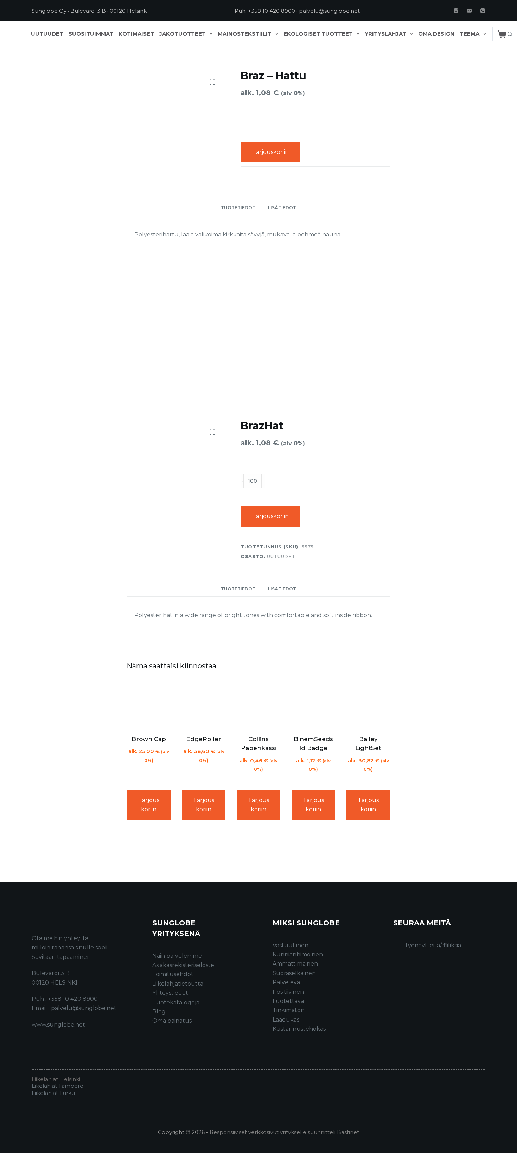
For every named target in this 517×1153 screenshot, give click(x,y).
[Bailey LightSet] (368, 704)
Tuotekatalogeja (175, 1002)
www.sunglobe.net (58, 1024)
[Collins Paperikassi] (258, 704)
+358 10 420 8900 (271, 10)
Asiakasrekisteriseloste (183, 965)
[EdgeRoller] (203, 704)
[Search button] (510, 34)
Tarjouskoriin (270, 152)
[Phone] (482, 10)
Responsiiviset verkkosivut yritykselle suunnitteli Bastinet (284, 1132)
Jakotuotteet (182, 34)
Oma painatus (172, 1020)
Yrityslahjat (385, 34)
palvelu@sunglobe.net (329, 10)
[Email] (469, 10)
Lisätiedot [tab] (282, 207)
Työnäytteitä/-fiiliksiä (432, 945)
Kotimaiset (136, 34)
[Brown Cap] (149, 704)
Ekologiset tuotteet (318, 34)
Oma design (436, 34)
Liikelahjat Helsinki (56, 1079)
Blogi (159, 1011)
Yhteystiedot (170, 993)
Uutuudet (47, 34)
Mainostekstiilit (245, 34)
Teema (469, 34)
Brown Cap (149, 739)
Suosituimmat (91, 34)
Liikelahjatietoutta (177, 983)
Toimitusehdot (172, 974)
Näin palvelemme (177, 956)
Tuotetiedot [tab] (238, 207)
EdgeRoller (203, 739)
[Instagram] (456, 10)
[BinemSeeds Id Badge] (313, 704)
